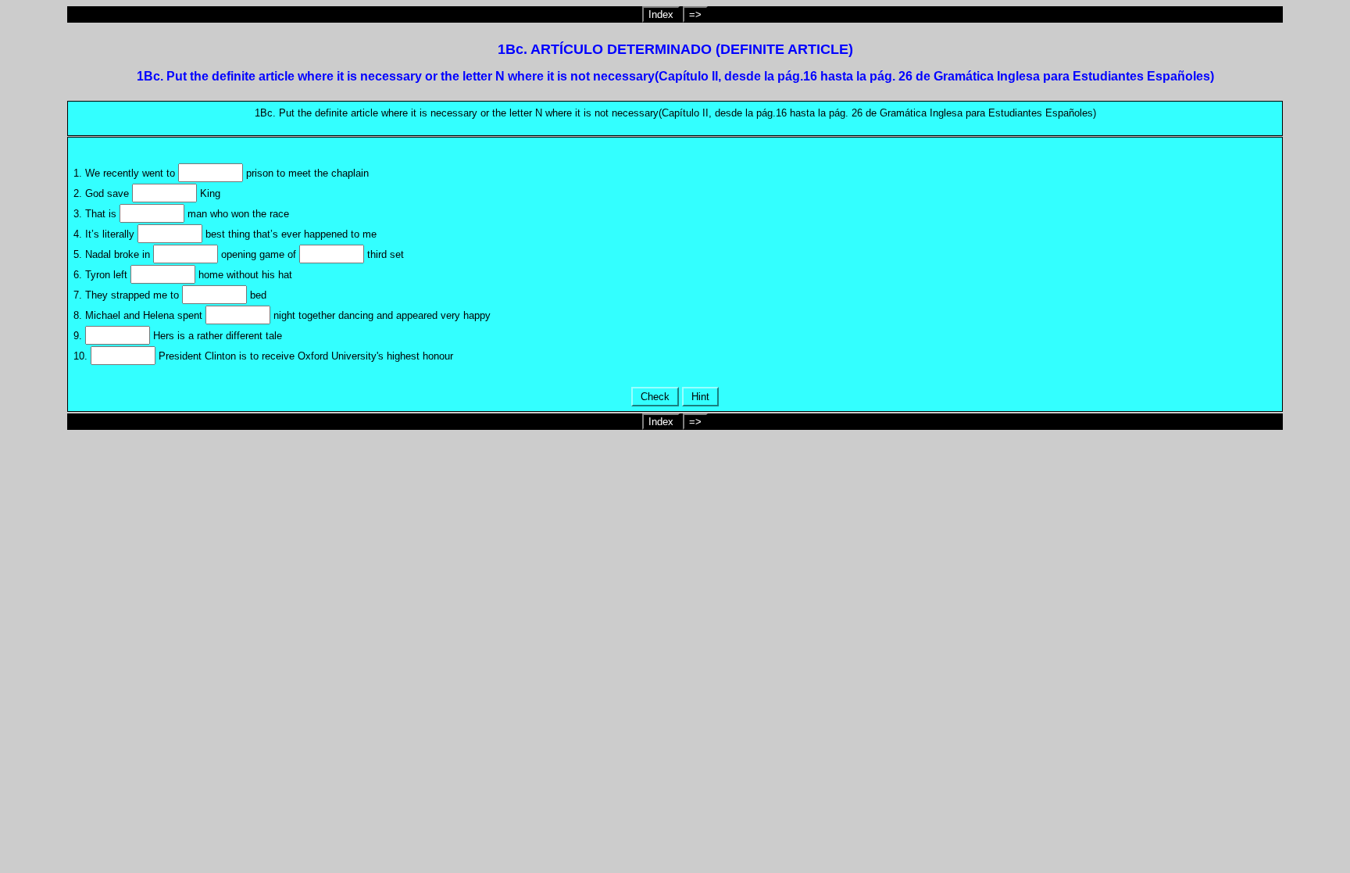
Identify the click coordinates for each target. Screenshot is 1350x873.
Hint (700, 397)
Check (655, 397)
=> (695, 14)
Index (660, 14)
